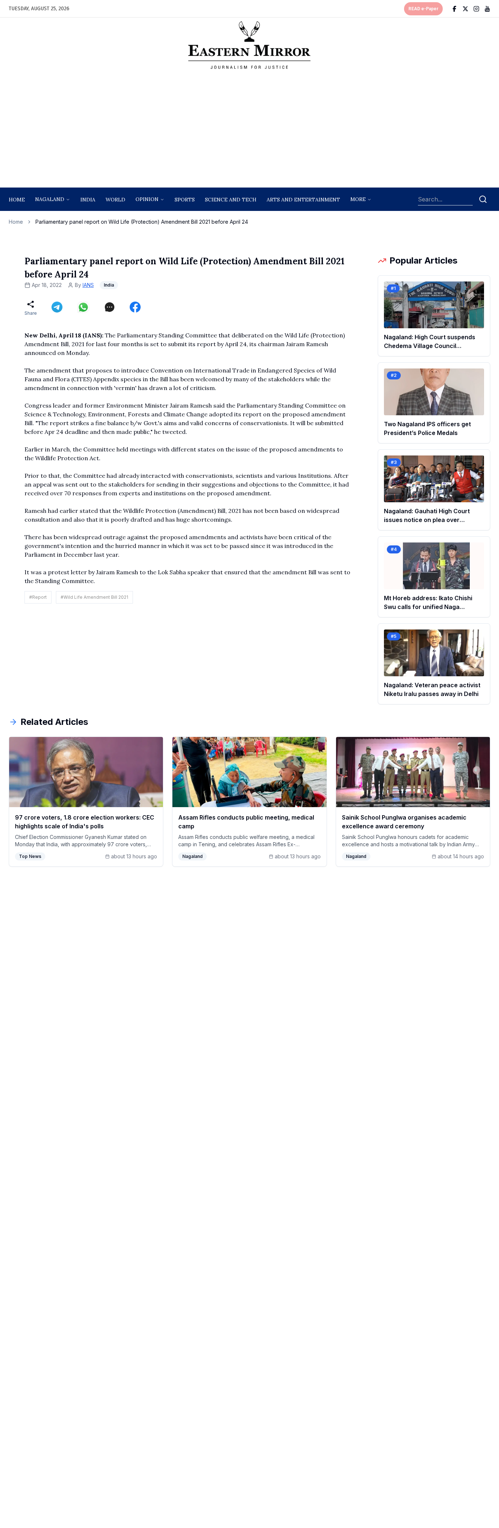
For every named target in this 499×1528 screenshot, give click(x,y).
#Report (38, 597)
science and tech (230, 199)
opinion (147, 199)
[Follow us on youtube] (487, 9)
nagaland (49, 199)
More (358, 199)
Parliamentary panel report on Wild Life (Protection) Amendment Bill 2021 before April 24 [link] (141, 222)
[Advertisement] (249, 130)
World (115, 199)
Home (17, 199)
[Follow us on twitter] (465, 9)
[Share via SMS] (109, 307)
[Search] (483, 199)
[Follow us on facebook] (454, 9)
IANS (88, 285)
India (87, 199)
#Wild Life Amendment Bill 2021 (94, 597)
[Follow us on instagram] (476, 9)
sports (185, 199)
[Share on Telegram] (57, 307)
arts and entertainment (303, 199)
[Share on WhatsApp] (83, 307)
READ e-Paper (423, 8)
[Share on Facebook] (135, 307)
